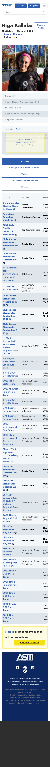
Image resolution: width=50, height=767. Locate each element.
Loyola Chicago (13, 34)
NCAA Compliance (30, 684)
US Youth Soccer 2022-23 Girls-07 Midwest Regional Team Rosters (10, 502)
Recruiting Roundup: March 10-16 (9, 217)
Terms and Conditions (30, 678)
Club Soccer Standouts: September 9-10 (10, 329)
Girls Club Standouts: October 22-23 (10, 485)
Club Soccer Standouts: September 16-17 (9, 314)
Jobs (41, 681)
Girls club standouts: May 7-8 (9, 540)
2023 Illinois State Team (9, 382)
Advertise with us (29, 681)
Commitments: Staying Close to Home (11, 206)
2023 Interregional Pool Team (10, 427)
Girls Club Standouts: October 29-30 (10, 471)
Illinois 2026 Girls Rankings (10, 374)
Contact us (16, 684)
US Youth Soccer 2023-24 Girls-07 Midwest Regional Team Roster (10, 346)
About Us (14, 678)
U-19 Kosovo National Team (10, 409)
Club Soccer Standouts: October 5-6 (10, 256)
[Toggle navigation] (44, 6)
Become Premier (22, 142)
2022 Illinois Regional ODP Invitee (10, 518)
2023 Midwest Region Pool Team (10, 392)
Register (34, 5)
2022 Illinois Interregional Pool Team (10, 562)
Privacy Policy (13, 681)
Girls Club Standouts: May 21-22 (9, 529)
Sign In (21, 5)
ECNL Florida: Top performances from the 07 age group (10, 274)
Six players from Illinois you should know (9, 363)
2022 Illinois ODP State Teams (9, 573)
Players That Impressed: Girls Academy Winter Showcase (10, 455)
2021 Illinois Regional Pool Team (10, 585)
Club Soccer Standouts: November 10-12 (10, 300)
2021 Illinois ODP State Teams (9, 596)
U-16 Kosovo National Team (10, 417)
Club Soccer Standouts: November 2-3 (10, 242)
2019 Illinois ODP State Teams (9, 618)
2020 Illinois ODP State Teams (9, 607)
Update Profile (41, 27)
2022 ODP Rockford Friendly (8, 551)
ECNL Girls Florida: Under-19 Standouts (8, 230)
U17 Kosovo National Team (10, 288)
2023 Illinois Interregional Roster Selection (10, 440)
